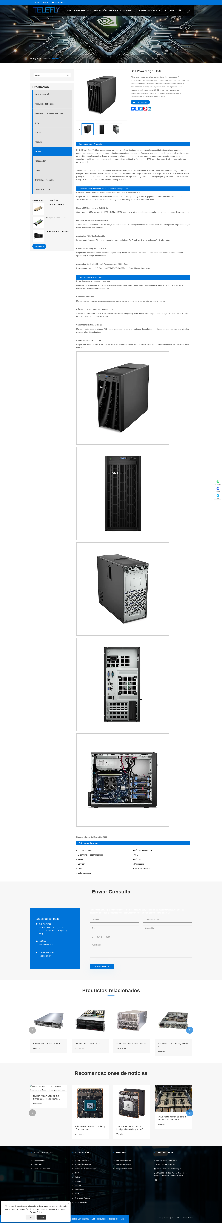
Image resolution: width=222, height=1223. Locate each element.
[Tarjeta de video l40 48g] (38, 209)
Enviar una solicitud (146, 10)
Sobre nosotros (82, 10)
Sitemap (167, 1218)
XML (178, 1218)
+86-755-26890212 (168, 1164)
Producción (100, 10)
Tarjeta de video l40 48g (55, 204)
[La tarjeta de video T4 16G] (38, 222)
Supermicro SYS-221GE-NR (171, 1044)
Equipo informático (43, 94)
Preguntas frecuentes (124, 1169)
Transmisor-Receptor (44, 180)
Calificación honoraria (42, 1169)
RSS (173, 1218)
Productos (38, 1164)
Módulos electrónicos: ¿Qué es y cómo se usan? (48, 1127)
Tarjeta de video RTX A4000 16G (58, 231)
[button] (32, 1030)
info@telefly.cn (60, 2)
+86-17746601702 (46, 945)
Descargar (126, 10)
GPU (37, 123)
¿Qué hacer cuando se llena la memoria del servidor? (130, 1118)
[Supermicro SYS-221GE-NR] (173, 1020)
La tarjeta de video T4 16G (56, 218)
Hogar (35, 59)
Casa (68, 10)
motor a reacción (42, 189)
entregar (102, 966)
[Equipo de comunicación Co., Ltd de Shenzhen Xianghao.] (46, 10)
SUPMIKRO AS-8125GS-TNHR (89, 1044)
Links (160, 1218)
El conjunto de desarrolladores (49, 113)
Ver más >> (37, 1049)
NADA (38, 132)
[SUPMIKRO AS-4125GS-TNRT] (48, 1020)
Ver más (38, 246)
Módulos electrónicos (44, 104)
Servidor (55, 59)
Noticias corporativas (123, 1160)
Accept (41, 1217)
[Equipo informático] (173, 1098)
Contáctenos (166, 10)
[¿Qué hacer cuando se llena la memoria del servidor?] (131, 1098)
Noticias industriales (123, 1164)
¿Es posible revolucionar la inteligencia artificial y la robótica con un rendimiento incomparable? (90, 1128)
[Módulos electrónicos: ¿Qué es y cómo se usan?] (48, 1103)
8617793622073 (43, 2)
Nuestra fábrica (39, 1160)
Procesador (40, 161)
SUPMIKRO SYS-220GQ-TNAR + (131, 1045)
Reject (30, 1217)
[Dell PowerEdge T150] (87, 129)
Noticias (113, 10)
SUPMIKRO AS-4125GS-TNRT (47, 1044)
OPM (37, 170)
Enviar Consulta (142, 102)
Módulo (38, 142)
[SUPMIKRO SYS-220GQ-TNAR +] (131, 1020)
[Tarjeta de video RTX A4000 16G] (38, 236)
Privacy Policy (187, 1218)
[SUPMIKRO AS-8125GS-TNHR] (90, 1020)
